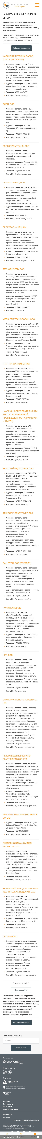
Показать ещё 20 (21, 990)
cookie (17, 1137)
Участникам (7, 1107)
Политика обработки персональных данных (14, 1128)
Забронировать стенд (21, 48)
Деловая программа (10, 1109)
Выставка (6, 1101)
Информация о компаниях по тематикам (26, 1120)
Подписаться (21, 1048)
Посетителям (8, 1104)
